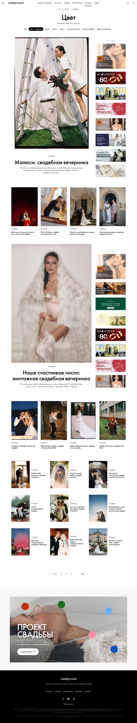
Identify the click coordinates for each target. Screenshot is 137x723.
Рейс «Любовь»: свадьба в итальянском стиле (50, 233)
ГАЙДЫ (96, 3)
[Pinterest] (74, 699)
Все (60, 9)
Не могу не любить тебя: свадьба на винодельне (116, 542)
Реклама (49, 691)
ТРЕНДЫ (67, 3)
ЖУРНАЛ (88, 3)
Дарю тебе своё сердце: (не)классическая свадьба (76, 542)
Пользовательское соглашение (66, 709)
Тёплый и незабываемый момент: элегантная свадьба (82, 233)
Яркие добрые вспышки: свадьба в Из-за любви (82, 447)
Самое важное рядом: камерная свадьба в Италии (111, 233)
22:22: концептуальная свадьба (37, 509)
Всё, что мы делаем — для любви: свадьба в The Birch (78, 509)
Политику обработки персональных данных (91, 709)
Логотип (88, 691)
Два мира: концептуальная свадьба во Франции (39, 542)
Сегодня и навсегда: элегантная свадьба (23, 447)
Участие (58, 691)
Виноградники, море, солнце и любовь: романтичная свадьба (117, 509)
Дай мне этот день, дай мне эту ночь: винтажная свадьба (23, 233)
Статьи (67, 9)
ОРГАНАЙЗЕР (77, 3)
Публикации (68, 691)
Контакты (78, 691)
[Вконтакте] (68, 699)
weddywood (69, 679)
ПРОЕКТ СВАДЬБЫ (45, 3)
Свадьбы (75, 9)
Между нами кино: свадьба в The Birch (111, 447)
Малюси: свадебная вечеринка (51, 162)
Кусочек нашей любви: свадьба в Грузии (76, 475)
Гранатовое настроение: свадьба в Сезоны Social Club (117, 475)
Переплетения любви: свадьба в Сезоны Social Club (52, 447)
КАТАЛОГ (57, 3)
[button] (134, 3)
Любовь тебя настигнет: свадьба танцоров (38, 475)
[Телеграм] (63, 699)
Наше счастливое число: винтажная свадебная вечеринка (51, 375)
